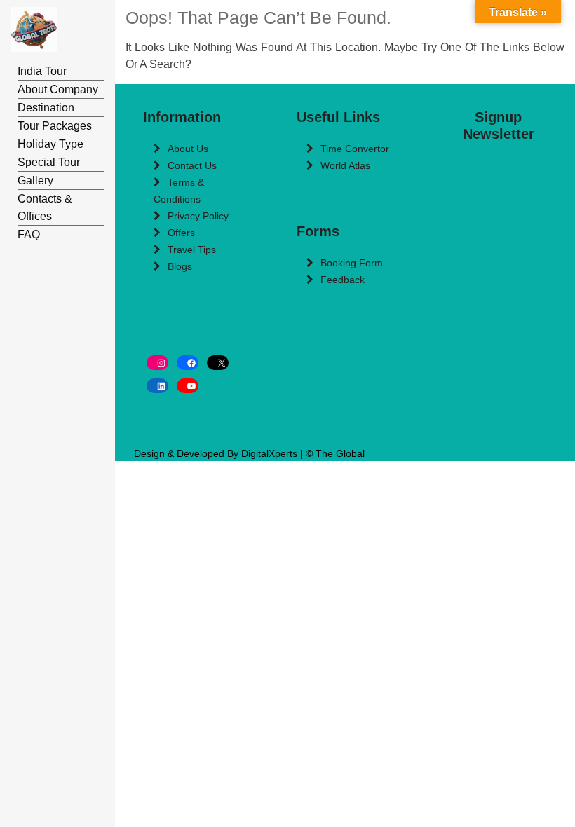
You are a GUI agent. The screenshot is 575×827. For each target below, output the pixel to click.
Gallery (35, 180)
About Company (58, 89)
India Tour (42, 71)
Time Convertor (354, 148)
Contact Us (192, 165)
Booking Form (351, 262)
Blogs (180, 266)
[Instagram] (157, 362)
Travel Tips (192, 249)
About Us (188, 148)
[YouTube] (187, 385)
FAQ (29, 234)
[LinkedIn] (157, 385)
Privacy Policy (198, 215)
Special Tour (49, 162)
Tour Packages (55, 126)
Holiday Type (50, 144)
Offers (181, 232)
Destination (46, 108)
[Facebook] (187, 362)
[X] (218, 362)
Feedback (342, 279)
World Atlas (345, 165)
